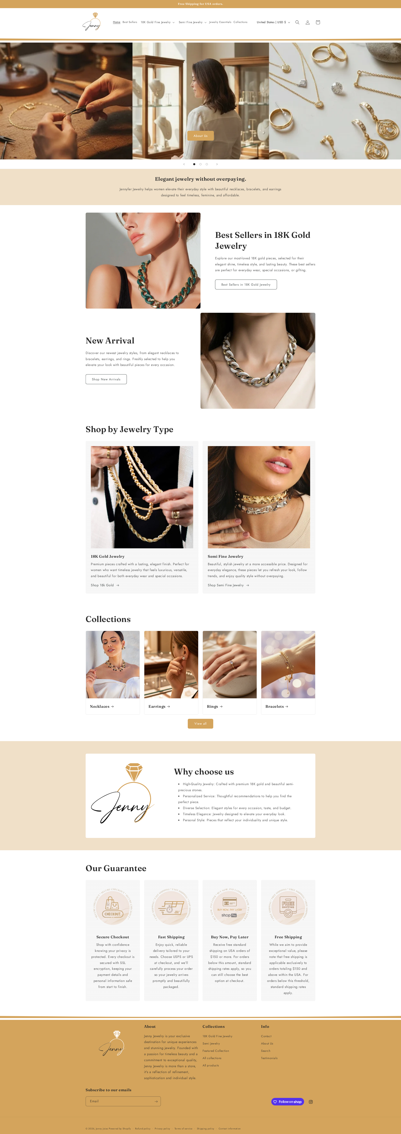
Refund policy (142, 1128)
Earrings (157, 706)
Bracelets (274, 706)
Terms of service (184, 1128)
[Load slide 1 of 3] (194, 164)
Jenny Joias (102, 1128)
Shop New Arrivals (106, 379)
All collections (212, 1058)
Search (265, 1051)
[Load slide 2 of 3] (200, 164)
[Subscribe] (156, 1101)
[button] (157, 22)
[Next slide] (217, 164)
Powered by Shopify (120, 1128)
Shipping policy (205, 1128)
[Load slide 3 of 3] (207, 164)
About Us (201, 136)
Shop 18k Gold (102, 585)
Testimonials (269, 1058)
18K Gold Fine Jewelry (217, 1036)
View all (200, 723)
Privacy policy (162, 1128)
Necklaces (99, 706)
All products (211, 1065)
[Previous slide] (184, 164)
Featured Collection (216, 1051)
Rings (212, 706)
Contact (266, 1036)
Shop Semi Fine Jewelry (226, 585)
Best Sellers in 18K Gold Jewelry (246, 284)
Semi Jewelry (211, 1043)
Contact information (230, 1128)
